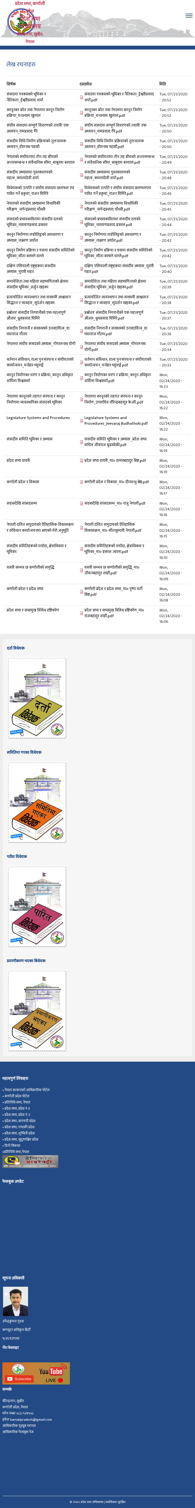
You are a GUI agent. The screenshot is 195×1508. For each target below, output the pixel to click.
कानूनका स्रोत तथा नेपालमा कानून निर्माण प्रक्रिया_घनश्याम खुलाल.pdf (113, 113)
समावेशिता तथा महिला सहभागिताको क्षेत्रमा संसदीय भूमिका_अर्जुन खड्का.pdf (115, 284)
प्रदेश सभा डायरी (18, 460)
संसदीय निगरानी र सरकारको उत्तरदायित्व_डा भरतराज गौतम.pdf (115, 331)
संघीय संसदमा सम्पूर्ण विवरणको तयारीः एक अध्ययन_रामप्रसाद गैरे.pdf (115, 128)
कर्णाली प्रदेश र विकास (23, 482)
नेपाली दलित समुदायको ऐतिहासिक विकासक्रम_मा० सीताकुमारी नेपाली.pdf (112, 527)
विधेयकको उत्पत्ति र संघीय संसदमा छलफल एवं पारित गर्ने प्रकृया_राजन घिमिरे (40, 191)
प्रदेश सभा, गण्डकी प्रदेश (20, 1127)
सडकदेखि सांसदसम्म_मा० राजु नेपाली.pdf (115, 503)
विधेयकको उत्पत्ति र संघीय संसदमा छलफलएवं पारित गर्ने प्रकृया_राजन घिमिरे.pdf (117, 191)
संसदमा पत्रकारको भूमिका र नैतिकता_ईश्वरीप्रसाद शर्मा (26, 97)
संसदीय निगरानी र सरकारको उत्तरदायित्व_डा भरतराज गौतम (38, 331)
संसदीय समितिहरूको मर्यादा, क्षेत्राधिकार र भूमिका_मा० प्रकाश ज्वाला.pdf (114, 549)
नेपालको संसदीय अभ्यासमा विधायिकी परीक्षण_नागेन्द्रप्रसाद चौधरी (33, 206)
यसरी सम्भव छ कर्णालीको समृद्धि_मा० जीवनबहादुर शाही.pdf (111, 570)
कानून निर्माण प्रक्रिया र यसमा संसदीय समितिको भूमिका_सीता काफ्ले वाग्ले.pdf (118, 253)
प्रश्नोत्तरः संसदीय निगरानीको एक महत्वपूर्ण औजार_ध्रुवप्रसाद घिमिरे (36, 315)
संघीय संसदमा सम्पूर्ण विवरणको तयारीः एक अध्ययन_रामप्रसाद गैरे (38, 128)
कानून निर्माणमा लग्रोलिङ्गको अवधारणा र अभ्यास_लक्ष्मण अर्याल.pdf (112, 237)
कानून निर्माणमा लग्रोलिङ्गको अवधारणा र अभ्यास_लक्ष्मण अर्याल (35, 237)
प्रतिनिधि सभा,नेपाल (16, 1152)
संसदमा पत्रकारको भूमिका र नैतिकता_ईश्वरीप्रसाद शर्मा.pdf (119, 97)
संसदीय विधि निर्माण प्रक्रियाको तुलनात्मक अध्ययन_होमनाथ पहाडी (36, 144)
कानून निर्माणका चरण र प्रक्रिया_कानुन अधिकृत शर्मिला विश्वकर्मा (40, 378)
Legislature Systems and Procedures (38, 417)
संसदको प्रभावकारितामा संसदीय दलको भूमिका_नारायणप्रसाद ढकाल (35, 222)
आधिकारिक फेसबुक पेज (18, 1432)
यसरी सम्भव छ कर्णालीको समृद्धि (30, 567)
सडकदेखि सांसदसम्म (22, 503)
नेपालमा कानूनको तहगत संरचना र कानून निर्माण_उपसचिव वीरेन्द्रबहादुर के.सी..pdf (113, 399)
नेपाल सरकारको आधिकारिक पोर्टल (27, 1090)
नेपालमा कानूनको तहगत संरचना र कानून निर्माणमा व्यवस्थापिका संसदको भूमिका (36, 399)
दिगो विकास (13, 1146)
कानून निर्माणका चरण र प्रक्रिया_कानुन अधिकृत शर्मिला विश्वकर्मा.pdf (117, 378)
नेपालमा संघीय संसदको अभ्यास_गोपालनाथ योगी (41, 343)
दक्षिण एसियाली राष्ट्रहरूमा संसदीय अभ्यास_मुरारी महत (31, 269)
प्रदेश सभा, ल (13, 1133)
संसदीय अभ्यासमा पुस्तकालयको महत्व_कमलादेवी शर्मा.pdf (107, 175)
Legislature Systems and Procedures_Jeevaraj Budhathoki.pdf (116, 420)
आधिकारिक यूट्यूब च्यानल (19, 1426)
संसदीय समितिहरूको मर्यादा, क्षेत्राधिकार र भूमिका (36, 549)
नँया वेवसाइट (10, 1348)
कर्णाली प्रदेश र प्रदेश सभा (25, 589)
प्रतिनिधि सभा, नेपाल (17, 1102)
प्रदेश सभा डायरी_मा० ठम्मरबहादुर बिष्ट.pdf (115, 460)
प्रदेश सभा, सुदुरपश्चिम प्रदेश (22, 1140)
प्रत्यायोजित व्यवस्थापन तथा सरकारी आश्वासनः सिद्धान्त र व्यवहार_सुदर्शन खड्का (39, 300)
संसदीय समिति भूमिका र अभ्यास (30, 439)
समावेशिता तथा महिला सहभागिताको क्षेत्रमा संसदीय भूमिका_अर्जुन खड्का (37, 284)
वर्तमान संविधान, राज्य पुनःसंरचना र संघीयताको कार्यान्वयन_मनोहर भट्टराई (40, 362)
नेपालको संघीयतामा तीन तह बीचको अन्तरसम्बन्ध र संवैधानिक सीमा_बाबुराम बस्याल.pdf (119, 159)
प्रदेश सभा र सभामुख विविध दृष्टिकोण (33, 610)
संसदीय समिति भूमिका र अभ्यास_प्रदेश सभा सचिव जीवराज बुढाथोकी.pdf (115, 442)
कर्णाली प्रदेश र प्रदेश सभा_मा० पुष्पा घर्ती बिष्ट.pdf (113, 592)
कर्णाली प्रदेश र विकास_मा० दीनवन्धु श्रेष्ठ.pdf (116, 482)
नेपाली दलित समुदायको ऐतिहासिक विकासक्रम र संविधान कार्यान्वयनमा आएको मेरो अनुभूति (40, 527)
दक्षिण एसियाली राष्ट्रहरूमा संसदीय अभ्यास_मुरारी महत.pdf (119, 269)
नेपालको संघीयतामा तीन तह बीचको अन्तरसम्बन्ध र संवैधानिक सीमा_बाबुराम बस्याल (41, 159)
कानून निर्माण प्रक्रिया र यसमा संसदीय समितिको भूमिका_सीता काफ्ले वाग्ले (40, 253)
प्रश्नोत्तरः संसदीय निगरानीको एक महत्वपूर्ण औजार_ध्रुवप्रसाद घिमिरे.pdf (113, 315)
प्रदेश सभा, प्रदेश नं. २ (18, 1115)
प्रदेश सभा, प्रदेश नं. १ (18, 1109)
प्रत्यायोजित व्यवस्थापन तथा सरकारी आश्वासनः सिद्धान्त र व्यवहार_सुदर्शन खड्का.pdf (116, 300)
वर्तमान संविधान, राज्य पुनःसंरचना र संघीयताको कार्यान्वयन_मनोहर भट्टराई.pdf (117, 362)
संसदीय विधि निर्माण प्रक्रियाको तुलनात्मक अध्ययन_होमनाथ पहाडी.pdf (114, 144)
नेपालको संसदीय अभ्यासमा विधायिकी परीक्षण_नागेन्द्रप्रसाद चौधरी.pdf (111, 206)
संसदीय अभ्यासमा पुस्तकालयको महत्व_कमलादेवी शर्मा (29, 175)
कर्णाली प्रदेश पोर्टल (17, 1096)
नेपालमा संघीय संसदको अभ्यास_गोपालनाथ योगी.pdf (115, 346)
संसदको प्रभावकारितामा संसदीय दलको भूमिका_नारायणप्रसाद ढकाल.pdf (112, 222)
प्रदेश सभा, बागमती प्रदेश (21, 1121)
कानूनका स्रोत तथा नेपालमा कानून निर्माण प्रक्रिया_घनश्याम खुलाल (35, 113)
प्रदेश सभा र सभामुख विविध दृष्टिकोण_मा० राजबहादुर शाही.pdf (114, 613)
